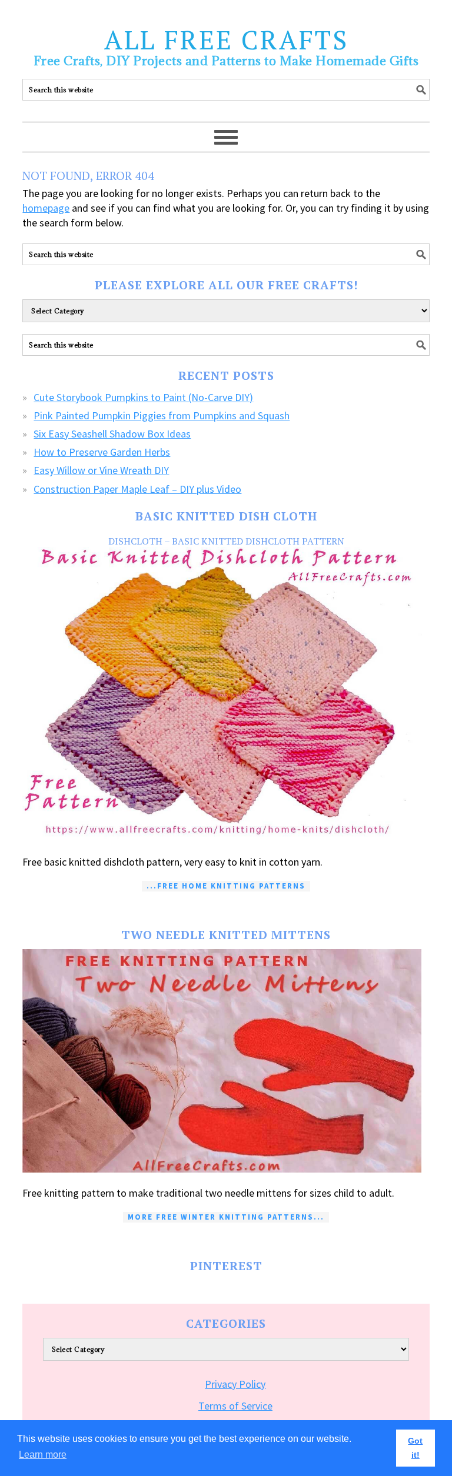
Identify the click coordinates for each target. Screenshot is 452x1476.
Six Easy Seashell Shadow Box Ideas (112, 433)
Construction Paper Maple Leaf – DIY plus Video (137, 489)
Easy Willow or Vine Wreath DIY (101, 470)
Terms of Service (235, 1405)
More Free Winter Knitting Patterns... (226, 1217)
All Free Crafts (226, 39)
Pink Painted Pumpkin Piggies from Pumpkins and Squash (162, 415)
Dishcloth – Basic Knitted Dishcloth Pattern (226, 541)
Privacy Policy (235, 1384)
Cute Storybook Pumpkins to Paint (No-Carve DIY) (143, 397)
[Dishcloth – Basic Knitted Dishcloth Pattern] (225, 694)
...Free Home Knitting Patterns (226, 886)
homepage (45, 208)
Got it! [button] (415, 1448)
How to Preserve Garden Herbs (102, 452)
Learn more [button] (43, 1455)
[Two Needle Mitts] (225, 1060)
